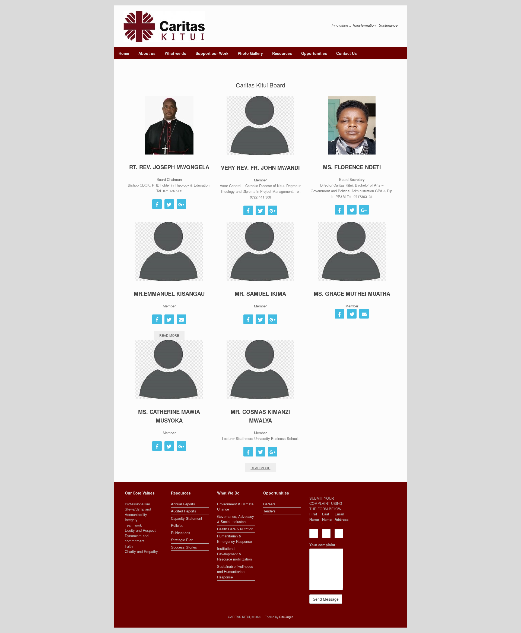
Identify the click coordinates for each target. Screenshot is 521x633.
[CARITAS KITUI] (164, 26)
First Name (313, 519)
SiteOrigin (286, 617)
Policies (177, 525)
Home (124, 53)
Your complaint (323, 544)
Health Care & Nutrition (235, 528)
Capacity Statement (186, 518)
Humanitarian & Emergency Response (234, 538)
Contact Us (346, 53)
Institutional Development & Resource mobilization (234, 554)
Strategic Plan (182, 539)
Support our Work (212, 53)
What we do (175, 53)
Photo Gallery (250, 53)
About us (146, 53)
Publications (180, 532)
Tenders (269, 511)
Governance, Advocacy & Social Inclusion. (235, 519)
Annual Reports (183, 503)
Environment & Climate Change (235, 506)
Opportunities (314, 53)
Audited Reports (183, 511)
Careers (269, 503)
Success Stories (184, 547)
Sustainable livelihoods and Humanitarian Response (235, 572)
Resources (282, 53)
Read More (169, 335)
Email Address (339, 519)
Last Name (326, 519)
